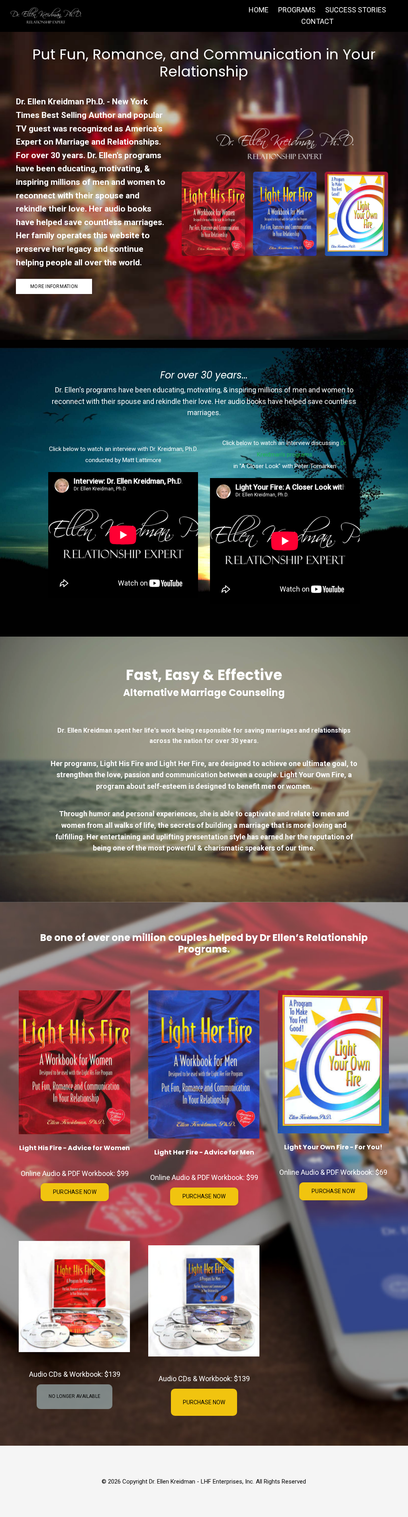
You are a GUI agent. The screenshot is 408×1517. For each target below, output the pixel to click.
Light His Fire (122, 763)
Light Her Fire (181, 763)
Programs (297, 10)
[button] (75, 1192)
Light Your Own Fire (312, 774)
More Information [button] (54, 286)
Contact (317, 21)
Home (259, 10)
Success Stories (355, 10)
